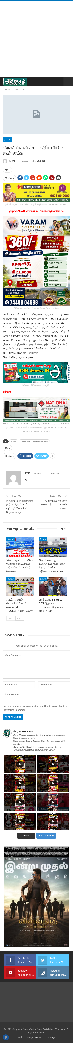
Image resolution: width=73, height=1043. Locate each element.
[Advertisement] (36, 38)
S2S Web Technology (45, 1037)
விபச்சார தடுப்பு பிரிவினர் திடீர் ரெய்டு (34, 441)
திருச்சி (7, 139)
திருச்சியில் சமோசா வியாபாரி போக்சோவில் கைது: (54, 504)
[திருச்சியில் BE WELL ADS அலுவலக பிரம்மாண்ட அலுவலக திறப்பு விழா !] (53, 586)
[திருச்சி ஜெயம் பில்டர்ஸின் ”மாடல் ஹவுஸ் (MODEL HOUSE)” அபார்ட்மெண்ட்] (20, 586)
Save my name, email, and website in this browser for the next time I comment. (35, 708)
